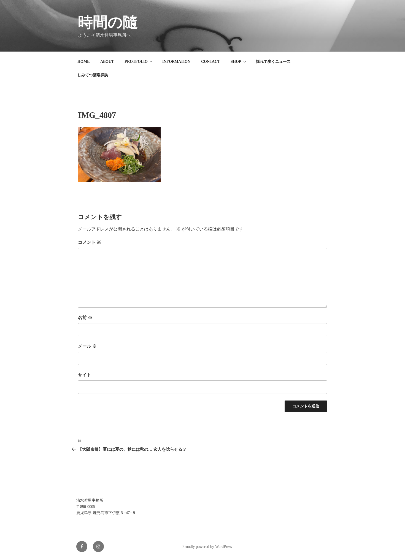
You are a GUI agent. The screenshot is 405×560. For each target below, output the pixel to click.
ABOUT (107, 61)
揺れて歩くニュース (273, 61)
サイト (84, 374)
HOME (83, 61)
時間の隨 (108, 22)
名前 (85, 317)
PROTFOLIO (136, 61)
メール (87, 346)
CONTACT (210, 61)
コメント (89, 242)
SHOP (236, 61)
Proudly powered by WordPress (207, 547)
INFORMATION (176, 61)
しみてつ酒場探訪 (92, 75)
